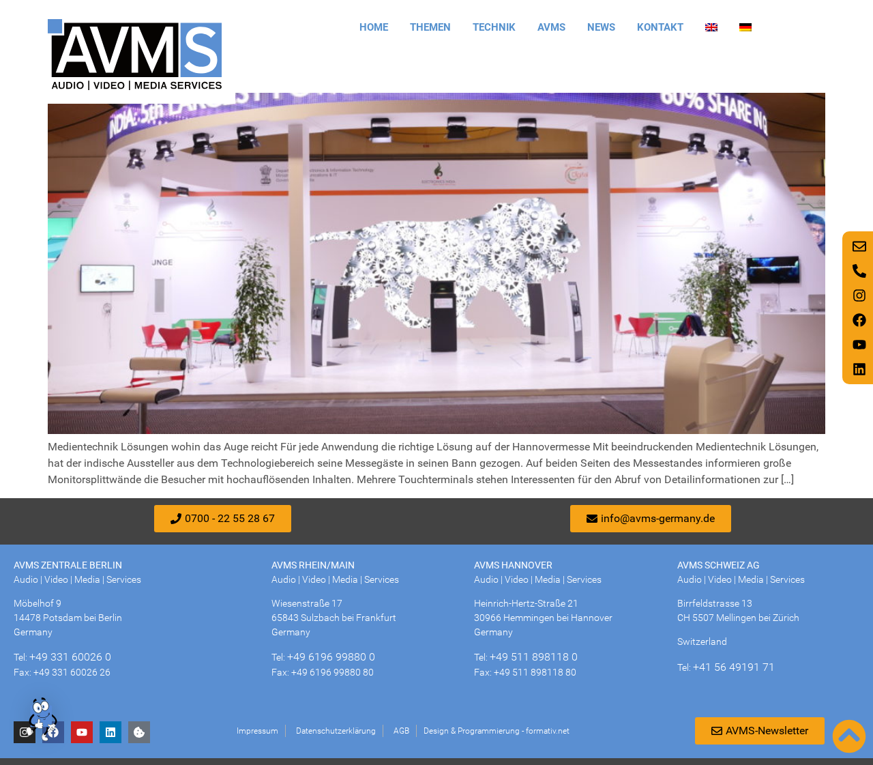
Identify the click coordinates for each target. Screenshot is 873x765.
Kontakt (660, 27)
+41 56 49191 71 (734, 667)
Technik (494, 27)
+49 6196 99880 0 (331, 656)
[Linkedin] (110, 732)
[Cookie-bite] (139, 732)
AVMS (551, 27)
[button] (42, 721)
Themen (430, 27)
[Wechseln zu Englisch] (711, 27)
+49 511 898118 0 (534, 656)
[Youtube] (82, 732)
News (601, 27)
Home (373, 27)
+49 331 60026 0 (70, 656)
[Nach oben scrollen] (849, 736)
